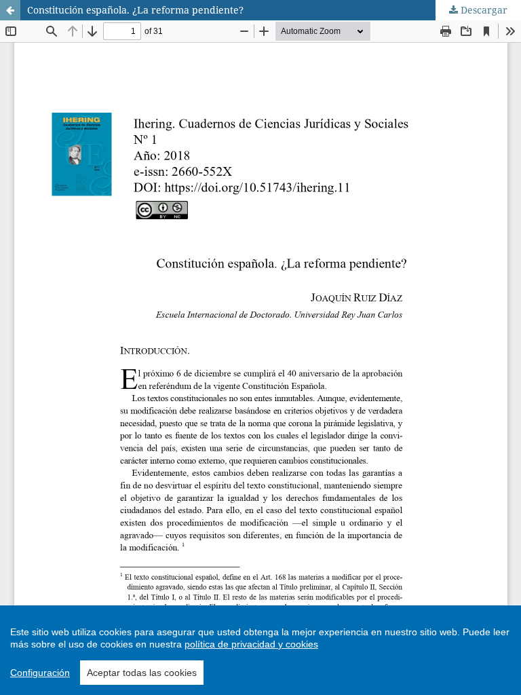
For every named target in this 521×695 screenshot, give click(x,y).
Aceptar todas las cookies (142, 672)
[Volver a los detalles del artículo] (10, 10)
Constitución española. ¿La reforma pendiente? (135, 9)
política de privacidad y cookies (251, 644)
